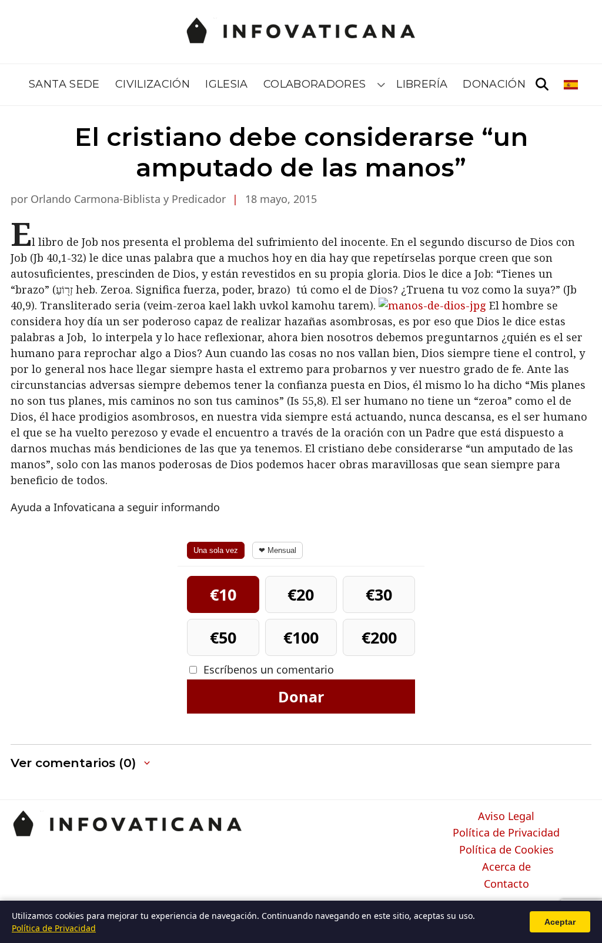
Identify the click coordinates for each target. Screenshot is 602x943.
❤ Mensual (277, 550)
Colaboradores (314, 84)
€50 (223, 637)
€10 (223, 594)
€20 (300, 594)
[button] (81, 763)
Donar (301, 697)
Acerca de (506, 867)
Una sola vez (215, 550)
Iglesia (226, 84)
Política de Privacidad (506, 833)
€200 (379, 637)
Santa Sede (64, 84)
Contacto (506, 884)
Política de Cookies (506, 850)
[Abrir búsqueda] (542, 84)
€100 (301, 637)
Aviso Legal (506, 816)
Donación (494, 84)
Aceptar (560, 922)
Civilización (152, 84)
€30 (379, 594)
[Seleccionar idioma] (572, 84)
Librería (421, 84)
